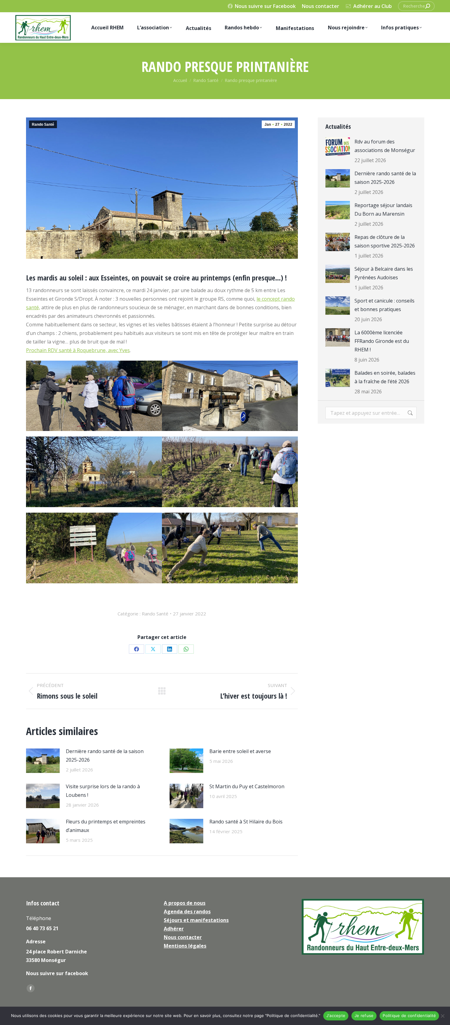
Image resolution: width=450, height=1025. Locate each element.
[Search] (427, 6)
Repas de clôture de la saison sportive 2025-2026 (384, 241)
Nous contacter (320, 6)
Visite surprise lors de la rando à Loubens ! (103, 790)
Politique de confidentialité (409, 1015)
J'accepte (335, 1015)
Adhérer (174, 928)
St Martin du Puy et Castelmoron (246, 786)
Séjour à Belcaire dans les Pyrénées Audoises (383, 273)
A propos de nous (184, 903)
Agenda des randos (187, 911)
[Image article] (43, 760)
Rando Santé (43, 124)
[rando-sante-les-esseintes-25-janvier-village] (230, 396)
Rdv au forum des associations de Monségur (384, 146)
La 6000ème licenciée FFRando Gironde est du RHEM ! (381, 341)
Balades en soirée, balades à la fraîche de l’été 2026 (384, 377)
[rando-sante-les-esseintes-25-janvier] (94, 396)
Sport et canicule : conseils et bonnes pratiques (384, 305)
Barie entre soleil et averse (240, 751)
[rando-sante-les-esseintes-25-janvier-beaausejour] (94, 548)
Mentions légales (185, 945)
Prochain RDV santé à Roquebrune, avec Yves (78, 350)
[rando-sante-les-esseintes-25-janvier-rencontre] (230, 471)
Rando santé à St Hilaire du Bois (246, 821)
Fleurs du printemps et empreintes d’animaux (105, 826)
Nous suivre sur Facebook (265, 6)
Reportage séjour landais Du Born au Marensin (383, 209)
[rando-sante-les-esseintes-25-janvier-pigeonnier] (94, 471)
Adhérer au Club (372, 6)
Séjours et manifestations (196, 920)
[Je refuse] (442, 1016)
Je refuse (363, 1015)
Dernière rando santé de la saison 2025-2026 (105, 755)
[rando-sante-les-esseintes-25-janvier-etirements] (230, 548)
